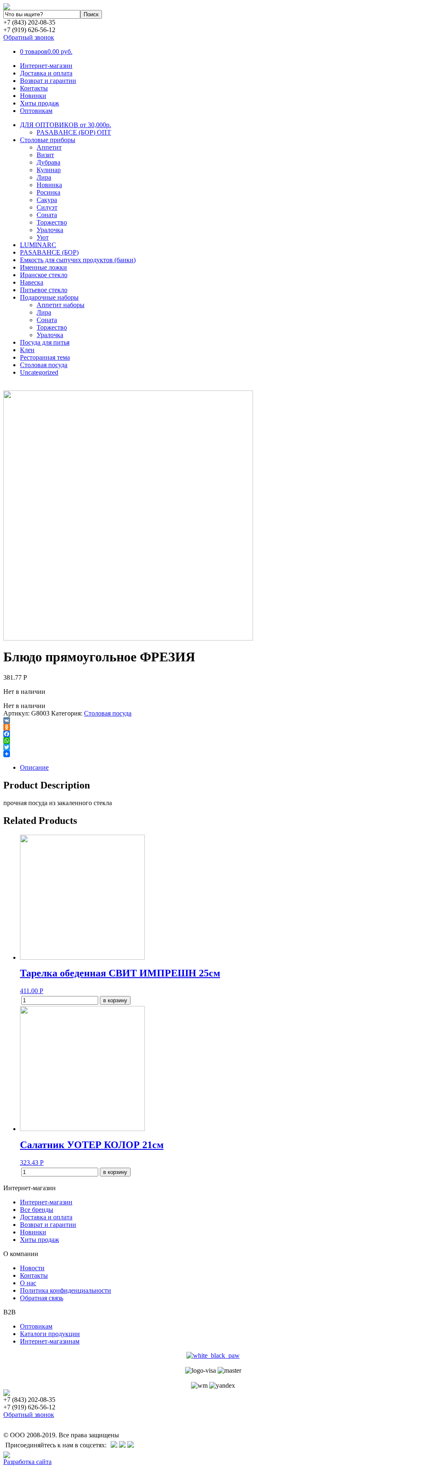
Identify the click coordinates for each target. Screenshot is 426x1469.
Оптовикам (36, 110)
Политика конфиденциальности (65, 1290)
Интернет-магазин (46, 65)
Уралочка (50, 229)
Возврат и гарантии (48, 80)
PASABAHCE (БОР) (49, 252)
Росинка (48, 192)
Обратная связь (41, 1297)
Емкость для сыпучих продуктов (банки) (78, 259)
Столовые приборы (47, 139)
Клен (27, 349)
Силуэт (47, 207)
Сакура (47, 199)
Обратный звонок (28, 37)
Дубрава (48, 162)
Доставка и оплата (46, 73)
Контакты (34, 88)
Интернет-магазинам (49, 1341)
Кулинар (49, 169)
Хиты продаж (39, 103)
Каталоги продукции (50, 1333)
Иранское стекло (43, 274)
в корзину (115, 1000)
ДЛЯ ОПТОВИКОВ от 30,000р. (65, 124)
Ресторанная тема (45, 357)
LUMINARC (38, 244)
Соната (47, 214)
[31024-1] (128, 638)
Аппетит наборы (60, 304)
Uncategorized (39, 372)
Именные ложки (43, 267)
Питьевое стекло (43, 289)
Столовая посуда (43, 364)
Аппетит (49, 147)
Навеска (31, 282)
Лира (44, 177)
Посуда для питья (44, 342)
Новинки (33, 95)
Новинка (49, 184)
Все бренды (36, 1209)
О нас (28, 1282)
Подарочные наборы (49, 297)
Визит (45, 154)
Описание (34, 767)
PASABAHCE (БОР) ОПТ (74, 132)
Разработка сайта (27, 1461)
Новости (32, 1267)
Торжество (52, 222)
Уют (43, 237)
